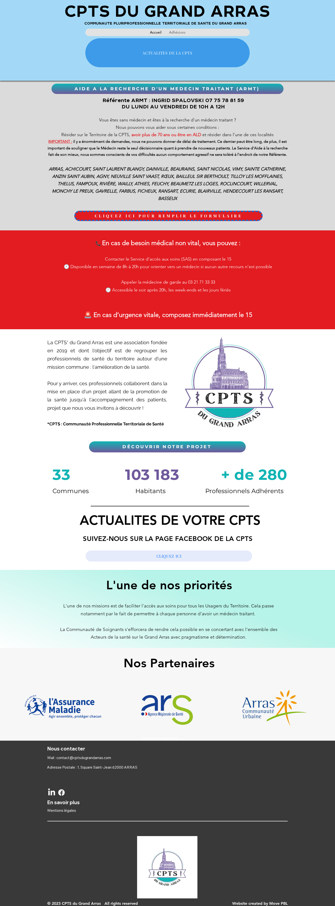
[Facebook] (61, 792)
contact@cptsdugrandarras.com (83, 757)
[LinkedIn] (51, 792)
